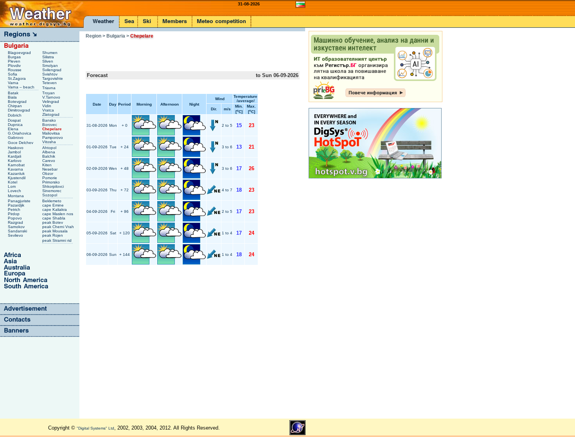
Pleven (15, 61)
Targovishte (53, 78)
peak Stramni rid (57, 240)
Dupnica (16, 124)
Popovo (15, 218)
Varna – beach (22, 87)
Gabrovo (16, 137)
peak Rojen (53, 235)
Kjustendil (17, 178)
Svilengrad (52, 70)
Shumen (50, 52)
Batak (14, 93)
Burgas (15, 57)
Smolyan (50, 65)
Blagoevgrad (20, 52)
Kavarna (16, 169)
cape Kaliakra (55, 209)
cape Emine (53, 205)
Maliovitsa (51, 133)
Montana (16, 196)
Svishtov (50, 74)
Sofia (13, 74)
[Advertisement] (177, 52)
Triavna (49, 88)
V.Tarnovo (51, 97)
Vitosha (49, 142)
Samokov (17, 227)
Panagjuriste (20, 201)
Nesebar (50, 169)
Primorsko (51, 182)
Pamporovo (53, 137)
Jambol (15, 152)
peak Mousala (55, 231)
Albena (49, 152)
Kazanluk (17, 173)
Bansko (49, 120)
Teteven (50, 83)
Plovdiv (15, 65)
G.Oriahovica (20, 133)
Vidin (47, 106)
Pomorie (50, 178)
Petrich (15, 209)
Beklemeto (52, 201)
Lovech (15, 191)
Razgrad (16, 222)
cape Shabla (54, 218)
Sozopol (50, 195)
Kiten (47, 165)
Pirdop (14, 214)
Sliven (48, 61)
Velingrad (51, 101)
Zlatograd (51, 114)
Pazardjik (16, 205)
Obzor (48, 173)
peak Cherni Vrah (58, 227)
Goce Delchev (21, 142)
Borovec (50, 124)
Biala (13, 97)
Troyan (49, 93)
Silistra (48, 57)
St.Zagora (17, 78)
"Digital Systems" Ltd (95, 428)
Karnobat (17, 165)
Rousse (15, 70)
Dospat (15, 120)
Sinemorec (52, 191)
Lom (12, 186)
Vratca (48, 110)
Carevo (49, 160)
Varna (14, 83)
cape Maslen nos (58, 214)
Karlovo (15, 160)
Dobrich (15, 115)
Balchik (49, 156)
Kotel (13, 182)
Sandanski (18, 231)
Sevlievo (16, 235)
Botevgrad (18, 101)
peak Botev (53, 222)
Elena (14, 129)
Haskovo (16, 148)
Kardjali (15, 156)
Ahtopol (50, 148)
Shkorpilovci (53, 186)
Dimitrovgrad (19, 110)
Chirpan (15, 106)
